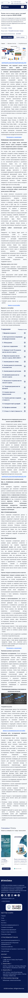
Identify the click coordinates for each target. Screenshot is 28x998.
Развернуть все (22, 329)
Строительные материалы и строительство (13, 949)
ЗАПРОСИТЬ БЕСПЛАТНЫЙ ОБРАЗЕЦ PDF (14, 62)
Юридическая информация (8, 929)
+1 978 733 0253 (17, 2)
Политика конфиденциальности (10, 925)
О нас (2, 918)
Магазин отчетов (12, 43)
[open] (25, 7)
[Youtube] (15, 895)
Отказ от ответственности (8, 932)
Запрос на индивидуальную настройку (14, 730)
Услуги (3, 920)
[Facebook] (2, 895)
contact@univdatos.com (19, 3)
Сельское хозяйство (7, 946)
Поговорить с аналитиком (13, 648)
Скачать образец (7, 37)
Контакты (3, 923)
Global (10, 28)
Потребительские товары (15, 31)
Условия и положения (7, 927)
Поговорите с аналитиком (14, 137)
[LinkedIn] (9, 895)
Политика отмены (6, 934)
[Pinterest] (19, 895)
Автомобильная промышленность (10, 940)
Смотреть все (5, 951)
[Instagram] (12, 895)
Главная (3, 43)
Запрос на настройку (14, 305)
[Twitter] (5, 895)
